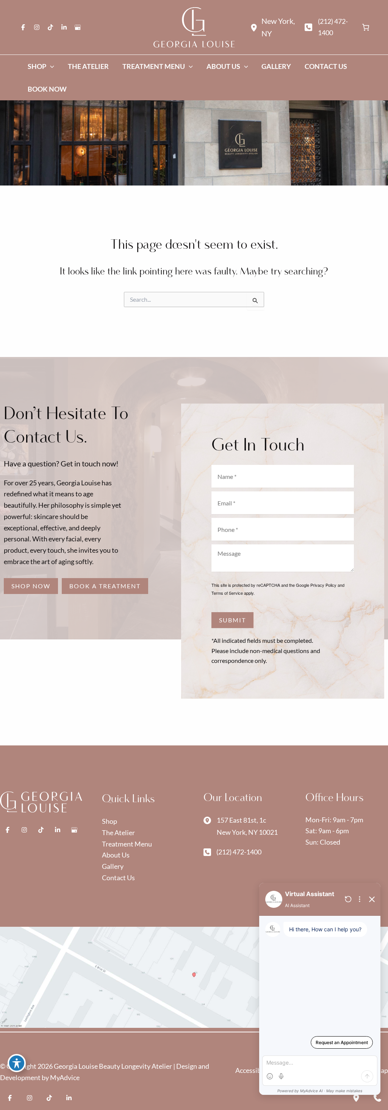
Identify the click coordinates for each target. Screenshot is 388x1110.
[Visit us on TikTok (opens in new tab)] (50, 27)
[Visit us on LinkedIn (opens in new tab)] (64, 27)
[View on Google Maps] (194, 976)
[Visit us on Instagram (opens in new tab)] (37, 27)
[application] (50, 66)
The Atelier (118, 832)
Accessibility (254, 1070)
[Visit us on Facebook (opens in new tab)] (23, 27)
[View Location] (255, 27)
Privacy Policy (323, 585)
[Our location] (356, 1098)
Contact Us (118, 877)
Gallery (113, 866)
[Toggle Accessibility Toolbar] (17, 1063)
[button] (31, 586)
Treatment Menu (127, 844)
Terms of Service (227, 593)
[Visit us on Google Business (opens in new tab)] (78, 27)
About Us (116, 855)
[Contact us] (377, 1098)
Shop (109, 821)
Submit (232, 620)
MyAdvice (65, 1077)
